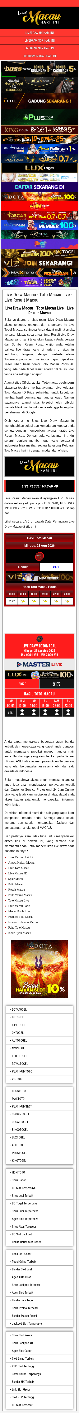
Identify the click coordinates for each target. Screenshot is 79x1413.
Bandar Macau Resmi (24, 1316)
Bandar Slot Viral (22, 1269)
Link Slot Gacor (21, 1389)
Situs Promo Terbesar (25, 1308)
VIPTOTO (17, 1079)
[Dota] (39, 969)
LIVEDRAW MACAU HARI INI (40, 56)
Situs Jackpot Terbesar (26, 1285)
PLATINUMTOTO (22, 1071)
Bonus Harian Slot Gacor (26, 1242)
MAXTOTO (18, 1099)
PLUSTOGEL (19, 1153)
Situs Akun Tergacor (24, 1226)
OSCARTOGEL (20, 1122)
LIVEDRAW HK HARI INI (39, 33)
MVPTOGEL (19, 1048)
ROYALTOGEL (20, 1064)
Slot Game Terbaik (23, 1358)
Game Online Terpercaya (26, 1374)
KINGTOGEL (19, 1160)
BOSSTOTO (19, 1091)
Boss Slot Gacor (21, 1254)
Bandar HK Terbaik (23, 1382)
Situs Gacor (19, 1180)
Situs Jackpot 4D (22, 1343)
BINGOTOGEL (20, 1130)
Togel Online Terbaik (24, 1261)
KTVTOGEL (18, 1025)
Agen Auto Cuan (21, 1277)
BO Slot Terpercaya (23, 1188)
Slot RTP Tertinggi (23, 1397)
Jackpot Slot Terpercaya (27, 1323)
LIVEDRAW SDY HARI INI (39, 48)
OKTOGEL (18, 1033)
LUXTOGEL (18, 1137)
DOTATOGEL (19, 1009)
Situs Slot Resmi (22, 1335)
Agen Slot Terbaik (22, 1292)
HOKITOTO (18, 1172)
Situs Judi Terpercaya (25, 1211)
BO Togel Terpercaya (24, 1203)
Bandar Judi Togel (22, 1300)
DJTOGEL (17, 1017)
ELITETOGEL (19, 1056)
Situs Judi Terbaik (22, 1195)
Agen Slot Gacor (22, 1351)
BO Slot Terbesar (22, 1405)
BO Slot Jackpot (22, 1234)
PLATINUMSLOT (22, 1106)
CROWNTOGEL (21, 1114)
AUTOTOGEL (19, 1040)
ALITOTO (17, 1145)
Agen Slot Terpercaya (25, 1219)
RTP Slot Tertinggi (23, 1366)
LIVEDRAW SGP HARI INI (40, 40)
